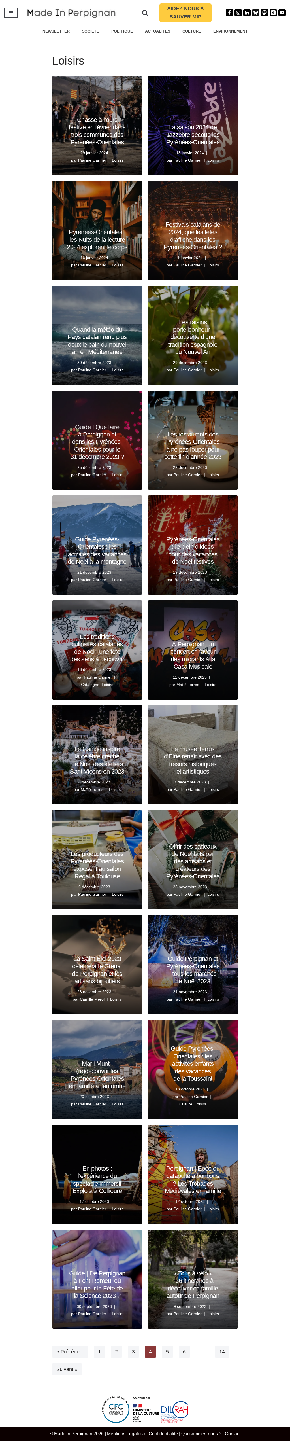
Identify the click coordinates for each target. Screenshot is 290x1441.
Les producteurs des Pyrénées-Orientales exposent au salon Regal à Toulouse (97, 865)
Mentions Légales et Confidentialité (142, 1433)
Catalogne (90, 684)
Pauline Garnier (92, 160)
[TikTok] (273, 12)
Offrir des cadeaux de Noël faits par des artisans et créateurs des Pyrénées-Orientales (193, 861)
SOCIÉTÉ (90, 31)
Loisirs (117, 160)
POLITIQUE (122, 31)
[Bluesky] (255, 12)
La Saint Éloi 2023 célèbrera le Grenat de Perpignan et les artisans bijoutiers (97, 970)
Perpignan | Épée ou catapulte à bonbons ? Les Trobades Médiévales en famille (193, 1179)
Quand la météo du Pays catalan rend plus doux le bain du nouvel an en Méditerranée (97, 340)
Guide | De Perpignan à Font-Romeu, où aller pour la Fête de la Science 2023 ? (97, 1284)
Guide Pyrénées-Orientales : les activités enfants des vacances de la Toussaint (193, 1063)
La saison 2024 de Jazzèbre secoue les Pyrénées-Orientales (193, 135)
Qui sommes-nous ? (201, 1433)
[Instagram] (238, 12)
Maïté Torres (187, 684)
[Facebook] (229, 12)
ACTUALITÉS (157, 31)
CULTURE (191, 31)
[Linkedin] (247, 12)
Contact (232, 1433)
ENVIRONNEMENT (230, 31)
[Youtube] (282, 12)
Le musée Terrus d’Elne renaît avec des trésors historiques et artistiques (193, 760)
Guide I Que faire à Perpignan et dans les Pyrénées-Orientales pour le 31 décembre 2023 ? (97, 442)
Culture (185, 1104)
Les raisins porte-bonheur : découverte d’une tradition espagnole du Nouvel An (193, 337)
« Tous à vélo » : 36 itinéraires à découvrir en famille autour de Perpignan (193, 1284)
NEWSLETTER (56, 31)
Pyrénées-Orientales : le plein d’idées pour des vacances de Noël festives (193, 550)
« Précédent (70, 1352)
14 (222, 1352)
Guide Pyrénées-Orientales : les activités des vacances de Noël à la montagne (97, 550)
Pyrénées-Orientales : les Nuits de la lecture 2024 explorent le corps (97, 239)
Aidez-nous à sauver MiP (185, 13)
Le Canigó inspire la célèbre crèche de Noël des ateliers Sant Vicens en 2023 (97, 760)
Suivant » (67, 1369)
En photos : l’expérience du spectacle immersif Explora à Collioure (97, 1179)
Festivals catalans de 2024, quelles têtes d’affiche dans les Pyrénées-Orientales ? (193, 236)
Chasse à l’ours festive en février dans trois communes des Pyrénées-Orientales (97, 131)
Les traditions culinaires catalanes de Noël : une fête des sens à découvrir (97, 648)
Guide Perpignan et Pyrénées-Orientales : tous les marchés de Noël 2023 (193, 970)
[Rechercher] (145, 13)
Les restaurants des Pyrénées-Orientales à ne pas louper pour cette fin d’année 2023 (192, 445)
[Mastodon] (264, 12)
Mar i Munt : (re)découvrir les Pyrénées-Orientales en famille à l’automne (97, 1075)
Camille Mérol (92, 999)
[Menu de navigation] (11, 13)
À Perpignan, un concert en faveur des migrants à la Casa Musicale (193, 655)
